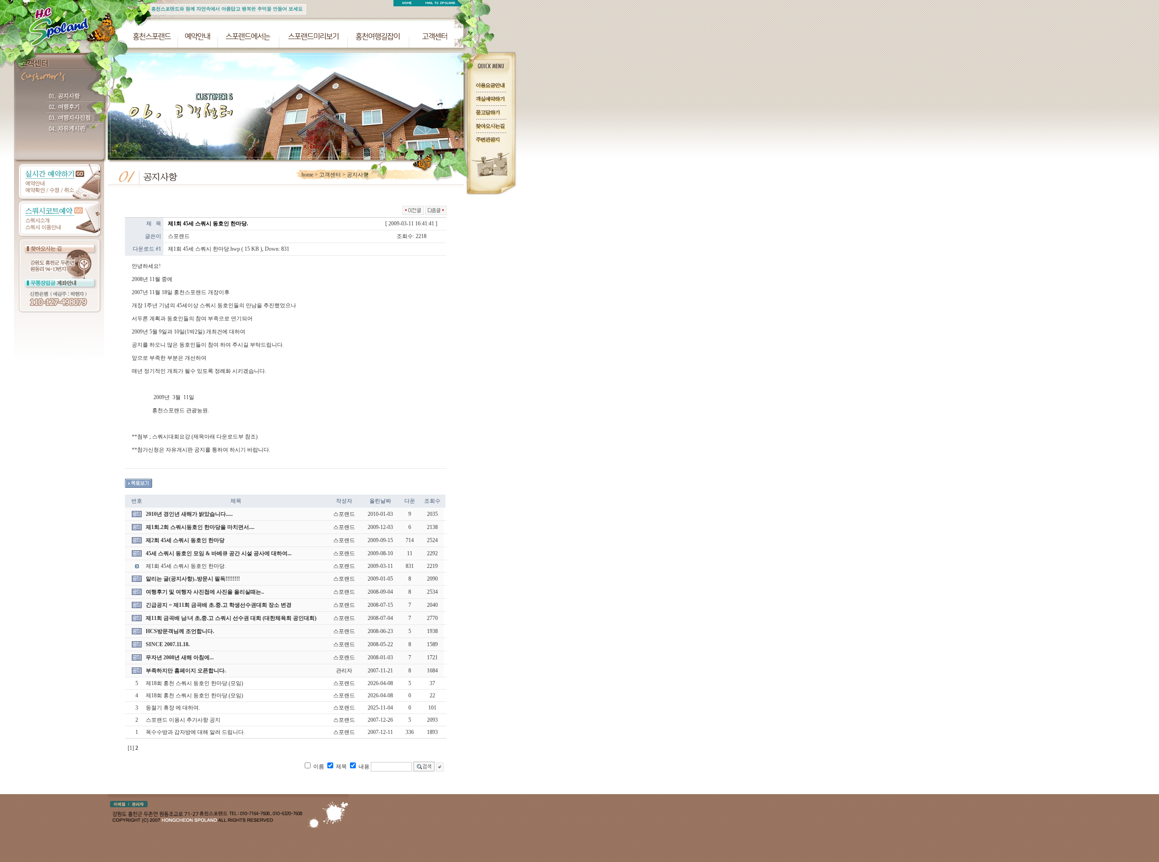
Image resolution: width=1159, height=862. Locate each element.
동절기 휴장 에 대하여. (173, 708)
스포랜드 (179, 236)
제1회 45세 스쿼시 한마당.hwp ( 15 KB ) (215, 249)
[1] (131, 748)
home (307, 174)
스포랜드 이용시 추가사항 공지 (183, 720)
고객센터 (330, 174)
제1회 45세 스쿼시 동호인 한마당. (186, 566)
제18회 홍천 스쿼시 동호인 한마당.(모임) (194, 683)
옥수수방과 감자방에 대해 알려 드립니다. (195, 732)
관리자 (344, 670)
